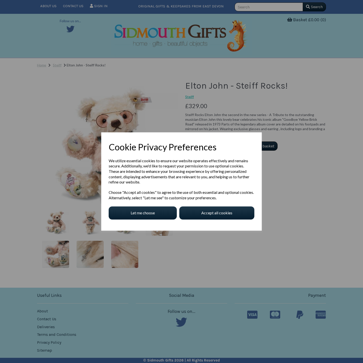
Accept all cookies (216, 212)
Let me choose (143, 212)
